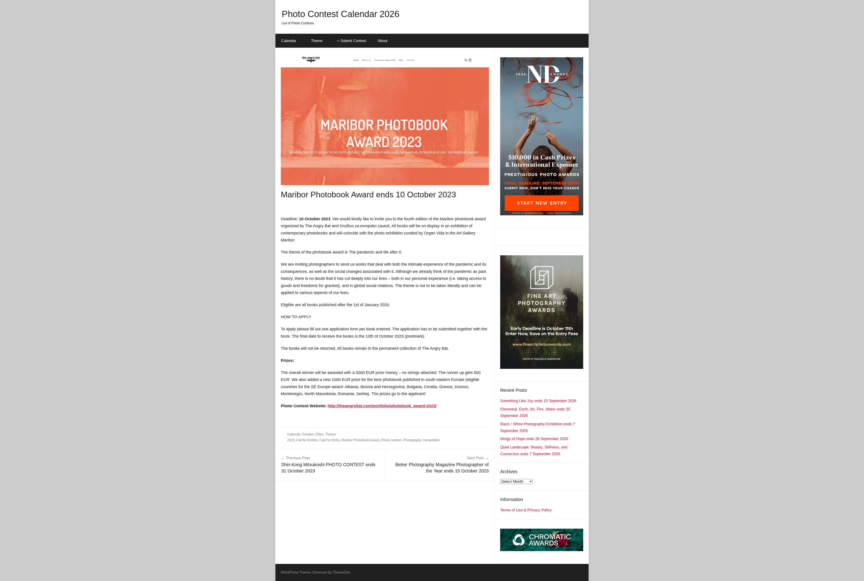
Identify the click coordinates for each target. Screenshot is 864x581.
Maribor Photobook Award (360, 440)
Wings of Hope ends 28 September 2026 (534, 439)
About (382, 41)
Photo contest (391, 440)
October (308, 434)
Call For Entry (330, 440)
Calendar (288, 41)
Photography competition (421, 440)
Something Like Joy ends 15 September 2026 (538, 401)
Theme (316, 41)
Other (319, 434)
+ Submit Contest (351, 41)
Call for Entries (307, 440)
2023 (290, 440)
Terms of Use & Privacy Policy (526, 510)
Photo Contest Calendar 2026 (340, 14)
